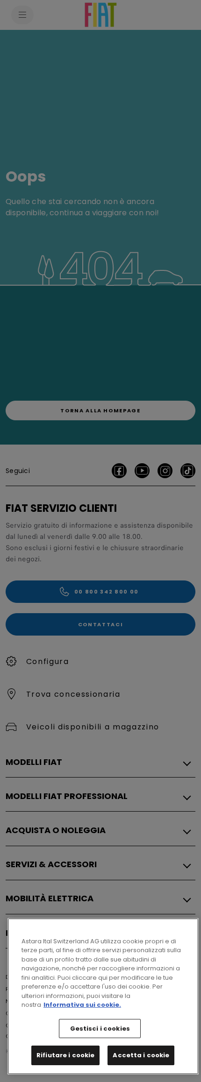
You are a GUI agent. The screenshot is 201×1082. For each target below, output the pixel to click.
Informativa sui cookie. (82, 1004)
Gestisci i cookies (100, 1028)
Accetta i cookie (141, 1055)
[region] (103, 996)
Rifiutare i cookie (65, 1055)
